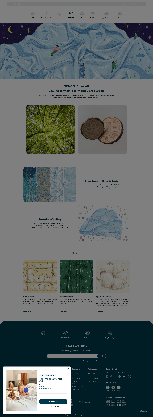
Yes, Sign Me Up (53, 401)
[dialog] (76, 208)
